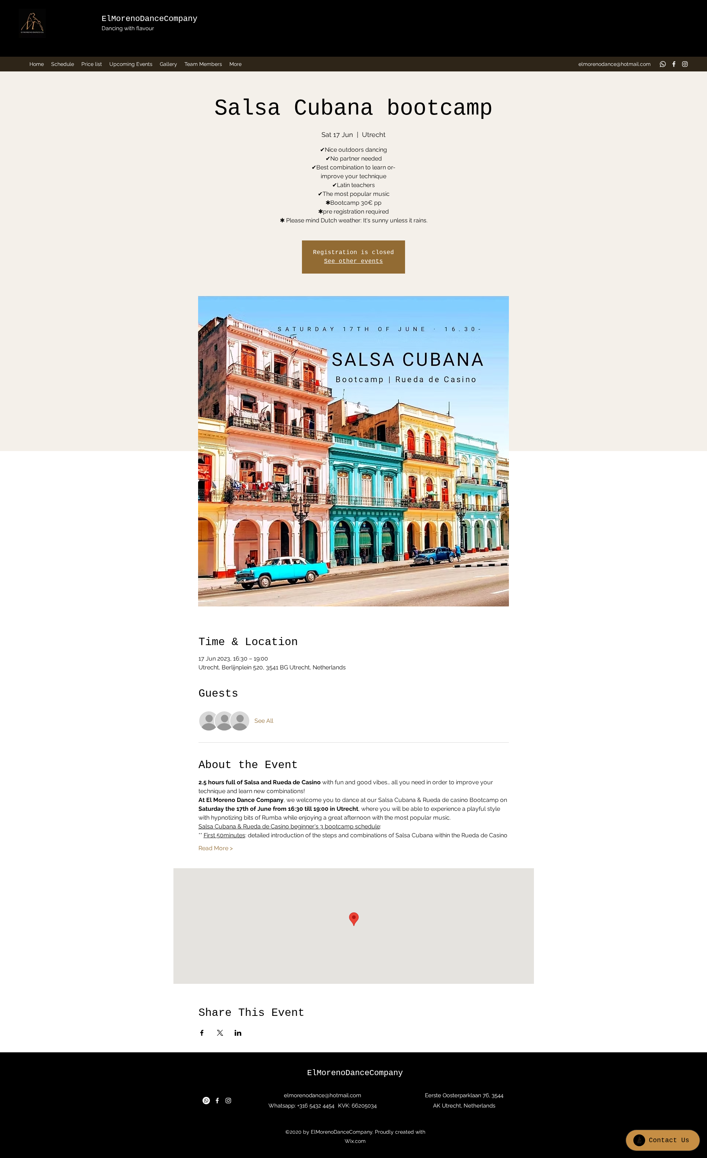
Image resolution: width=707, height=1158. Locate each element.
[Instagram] (685, 64)
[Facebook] (674, 64)
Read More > (215, 848)
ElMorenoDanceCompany (149, 19)
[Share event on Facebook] (201, 1033)
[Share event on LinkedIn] (238, 1033)
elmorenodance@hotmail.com (614, 64)
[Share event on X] (220, 1033)
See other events (353, 261)
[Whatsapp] (662, 64)
